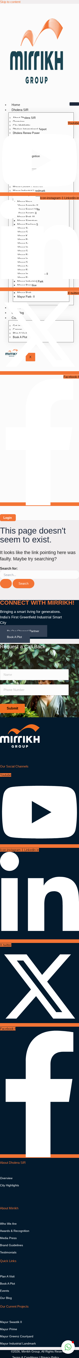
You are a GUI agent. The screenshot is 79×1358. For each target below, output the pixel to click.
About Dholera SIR (24, 117)
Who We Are (8, 1223)
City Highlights (9, 1185)
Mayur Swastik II (11, 1322)
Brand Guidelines (11, 1245)
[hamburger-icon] (74, 104)
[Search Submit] (6, 583)
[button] (68, 1347)
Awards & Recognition (14, 1231)
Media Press (8, 1238)
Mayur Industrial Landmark (18, 1343)
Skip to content (10, 2)
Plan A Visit (7, 1276)
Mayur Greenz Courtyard (16, 1336)
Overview (6, 1178)
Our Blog (6, 1298)
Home (16, 105)
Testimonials (8, 1252)
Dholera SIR (20, 110)
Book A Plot (14, 637)
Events (4, 1290)
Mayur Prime (8, 1329)
